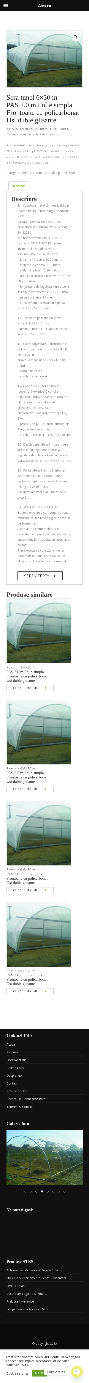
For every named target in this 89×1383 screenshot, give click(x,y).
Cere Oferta (36, 576)
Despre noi (14, 1075)
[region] (44, 1164)
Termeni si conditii (19, 1107)
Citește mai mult (27, 688)
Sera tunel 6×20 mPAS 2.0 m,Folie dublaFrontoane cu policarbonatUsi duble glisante (27, 977)
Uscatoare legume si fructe (26, 1294)
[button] (75, 37)
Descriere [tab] (18, 186)
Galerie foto (15, 1068)
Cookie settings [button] (17, 1373)
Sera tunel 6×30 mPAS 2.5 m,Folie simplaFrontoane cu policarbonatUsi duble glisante (27, 775)
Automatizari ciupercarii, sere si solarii (33, 1270)
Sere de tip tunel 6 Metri (61, 173)
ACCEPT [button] (39, 1373)
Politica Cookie (16, 1091)
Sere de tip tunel (32, 173)
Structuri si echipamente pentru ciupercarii (36, 1278)
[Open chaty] (77, 1372)
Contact (11, 1083)
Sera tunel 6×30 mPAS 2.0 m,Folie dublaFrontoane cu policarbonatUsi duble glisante (27, 876)
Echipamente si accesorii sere (27, 1309)
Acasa (10, 1044)
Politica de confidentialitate (25, 1099)
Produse (12, 1052)
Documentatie (16, 1060)
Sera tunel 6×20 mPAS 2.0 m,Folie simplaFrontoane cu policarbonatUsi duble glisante (27, 673)
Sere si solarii (15, 1286)
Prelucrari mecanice (20, 1301)
